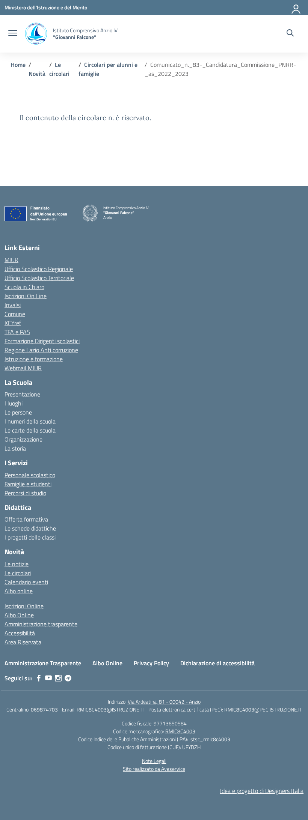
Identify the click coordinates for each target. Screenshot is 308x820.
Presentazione (22, 394)
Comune (15, 313)
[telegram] (68, 678)
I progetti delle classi (30, 537)
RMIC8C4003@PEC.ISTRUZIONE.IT (263, 709)
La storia (15, 448)
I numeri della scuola (30, 421)
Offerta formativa (26, 519)
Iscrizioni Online (24, 605)
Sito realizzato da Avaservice (154, 769)
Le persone (18, 412)
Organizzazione (23, 439)
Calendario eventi (26, 581)
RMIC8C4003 (180, 731)
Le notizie (17, 563)
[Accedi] (296, 7)
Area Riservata (23, 642)
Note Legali (154, 761)
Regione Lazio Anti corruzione (41, 349)
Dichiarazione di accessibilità (217, 663)
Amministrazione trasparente (41, 624)
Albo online (19, 590)
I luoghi (14, 403)
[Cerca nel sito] (290, 34)
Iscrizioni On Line (26, 295)
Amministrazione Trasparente (43, 663)
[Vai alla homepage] (36, 34)
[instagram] (58, 678)
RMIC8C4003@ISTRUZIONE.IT (110, 709)
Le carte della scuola (30, 430)
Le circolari (18, 572)
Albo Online (19, 615)
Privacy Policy (151, 663)
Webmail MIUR (23, 367)
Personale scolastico (30, 474)
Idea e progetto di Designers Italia (261, 790)
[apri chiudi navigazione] (12, 33)
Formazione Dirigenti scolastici (42, 340)
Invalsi (13, 304)
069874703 (44, 709)
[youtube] (48, 678)
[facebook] (38, 678)
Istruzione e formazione (34, 358)
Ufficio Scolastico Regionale (39, 268)
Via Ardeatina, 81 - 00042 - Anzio (164, 701)
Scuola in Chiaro (24, 286)
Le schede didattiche (30, 528)
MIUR (11, 259)
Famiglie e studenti (28, 483)
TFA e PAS (17, 331)
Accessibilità (20, 633)
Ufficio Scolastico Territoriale (39, 277)
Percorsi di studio (25, 492)
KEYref (13, 322)
